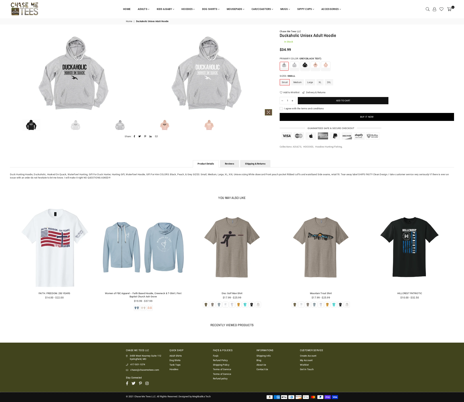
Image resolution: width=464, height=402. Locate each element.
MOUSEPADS (235, 9)
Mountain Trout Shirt (321, 293)
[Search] (427, 9)
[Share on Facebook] (134, 136)
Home (129, 21)
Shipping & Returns (255, 163)
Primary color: (300, 58)
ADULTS (143, 9)
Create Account (308, 355)
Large (310, 82)
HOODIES (187, 9)
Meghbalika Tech (201, 396)
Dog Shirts (175, 360)
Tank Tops (175, 364)
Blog (258, 360)
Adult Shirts (175, 355)
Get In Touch (307, 369)
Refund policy (220, 378)
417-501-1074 (137, 364)
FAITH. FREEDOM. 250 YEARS (54, 293)
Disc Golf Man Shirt (232, 293)
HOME (126, 9)
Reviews (229, 163)
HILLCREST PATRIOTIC (409, 293)
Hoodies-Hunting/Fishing (328, 146)
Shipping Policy (221, 364)
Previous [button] (11, 73)
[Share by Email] (156, 136)
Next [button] (271, 73)
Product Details (206, 163)
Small (285, 82)
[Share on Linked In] (151, 136)
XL (320, 82)
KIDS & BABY (165, 9)
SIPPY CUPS (305, 9)
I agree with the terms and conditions (303, 108)
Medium (297, 82)
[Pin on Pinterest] (145, 136)
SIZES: (287, 76)
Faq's (215, 355)
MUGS (284, 9)
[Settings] (434, 9)
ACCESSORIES (330, 9)
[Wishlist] (441, 9)
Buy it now (367, 116)
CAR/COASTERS (262, 9)
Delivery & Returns (315, 92)
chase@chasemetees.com (144, 370)
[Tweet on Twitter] (140, 136)
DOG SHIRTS (210, 9)
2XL (329, 82)
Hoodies (173, 369)
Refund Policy (220, 360)
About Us (261, 364)
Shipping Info (263, 355)
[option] (75, 73)
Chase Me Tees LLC (290, 31)
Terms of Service (222, 369)
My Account (306, 360)
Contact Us (262, 369)
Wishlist (304, 364)
